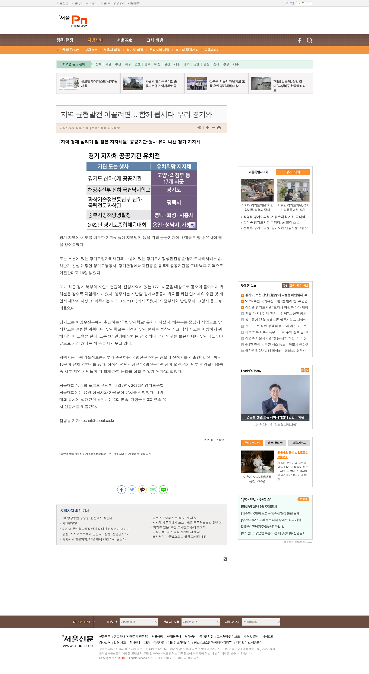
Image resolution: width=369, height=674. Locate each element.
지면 (129, 636)
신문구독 (104, 636)
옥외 (144, 636)
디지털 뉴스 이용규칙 (249, 642)
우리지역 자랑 (159, 49)
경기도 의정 (134, 49)
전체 (98, 64)
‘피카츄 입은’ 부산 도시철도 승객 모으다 (179, 527)
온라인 (137, 636)
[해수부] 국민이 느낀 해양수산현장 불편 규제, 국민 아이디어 (280, 513)
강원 (197, 64)
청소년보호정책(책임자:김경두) (213, 642)
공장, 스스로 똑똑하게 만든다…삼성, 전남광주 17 (95, 534)
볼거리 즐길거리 (187, 49)
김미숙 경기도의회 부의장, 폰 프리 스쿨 (271, 222)
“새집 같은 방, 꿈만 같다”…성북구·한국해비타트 (289, 85)
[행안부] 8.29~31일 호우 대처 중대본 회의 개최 (271, 520)
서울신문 (62, 3)
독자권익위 (206, 636)
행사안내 (135, 642)
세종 (177, 64)
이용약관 (158, 642)
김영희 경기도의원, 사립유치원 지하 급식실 (274, 217)
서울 (108, 64)
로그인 (289, 3)
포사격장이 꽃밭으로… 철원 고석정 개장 (179, 536)
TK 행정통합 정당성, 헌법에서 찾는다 (87, 518)
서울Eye (76, 3)
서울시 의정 (112, 49)
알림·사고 (120, 642)
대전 (157, 64)
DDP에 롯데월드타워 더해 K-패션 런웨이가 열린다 (96, 528)
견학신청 (190, 636)
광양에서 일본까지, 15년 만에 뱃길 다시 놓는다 (94, 539)
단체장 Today (69, 49)
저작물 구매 (173, 636)
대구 (128, 64)
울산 (167, 64)
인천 (138, 64)
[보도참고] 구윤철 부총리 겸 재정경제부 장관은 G (273, 533)
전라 (216, 64)
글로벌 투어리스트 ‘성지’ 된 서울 (174, 517)
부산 (118, 64)
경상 (226, 64)
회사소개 (104, 642)
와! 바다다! (69, 523)
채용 (147, 642)
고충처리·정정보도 (228, 636)
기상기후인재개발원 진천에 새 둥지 (176, 532)
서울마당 (157, 636)
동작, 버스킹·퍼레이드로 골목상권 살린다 (275, 417)
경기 (187, 64)
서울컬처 (134, 3)
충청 (206, 64)
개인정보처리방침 (179, 642)
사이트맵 (267, 636)
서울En (105, 3)
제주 (236, 64)
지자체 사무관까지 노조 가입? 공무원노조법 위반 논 (187, 522)
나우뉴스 (91, 3)
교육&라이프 (214, 49)
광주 (148, 64)
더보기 (303, 499)
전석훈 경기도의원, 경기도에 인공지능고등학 (275, 228)
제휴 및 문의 (251, 636)
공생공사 (119, 3)
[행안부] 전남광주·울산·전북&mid (262, 526)
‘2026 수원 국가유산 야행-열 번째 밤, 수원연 (276, 301)
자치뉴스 (91, 49)
